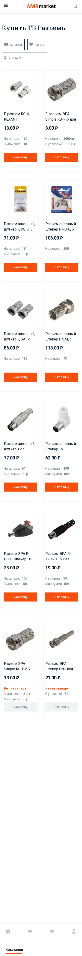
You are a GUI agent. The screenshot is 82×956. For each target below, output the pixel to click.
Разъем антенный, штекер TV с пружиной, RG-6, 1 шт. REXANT (19, 447)
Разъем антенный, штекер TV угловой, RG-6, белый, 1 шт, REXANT (61, 447)
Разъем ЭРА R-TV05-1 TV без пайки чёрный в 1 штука (60, 557)
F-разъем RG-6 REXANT (16, 116)
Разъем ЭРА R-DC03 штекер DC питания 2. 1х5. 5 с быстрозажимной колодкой (19, 557)
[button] (7, 75)
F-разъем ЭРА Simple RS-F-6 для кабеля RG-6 (60, 117)
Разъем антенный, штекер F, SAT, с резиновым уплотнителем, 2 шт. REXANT (19, 337)
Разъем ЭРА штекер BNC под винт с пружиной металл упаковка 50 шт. (59, 666)
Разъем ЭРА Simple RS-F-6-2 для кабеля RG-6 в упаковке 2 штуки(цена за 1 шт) (19, 666)
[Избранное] (51, 931)
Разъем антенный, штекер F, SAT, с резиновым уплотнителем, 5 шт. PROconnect (61, 337)
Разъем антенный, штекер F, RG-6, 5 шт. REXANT (61, 227)
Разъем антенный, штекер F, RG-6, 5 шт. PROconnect (19, 227)
